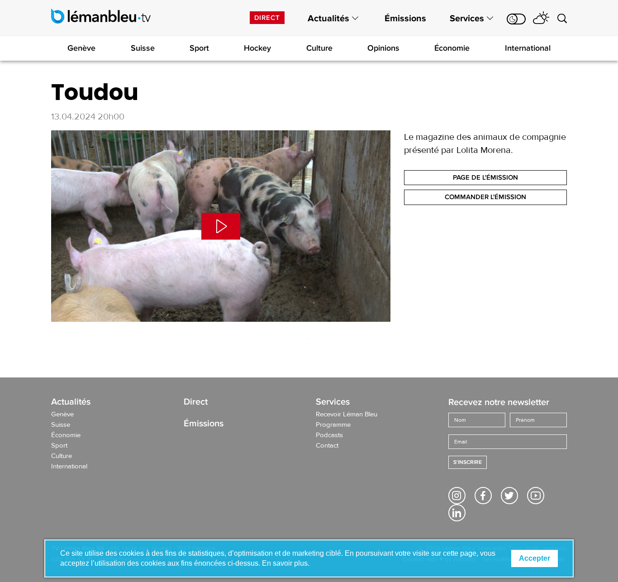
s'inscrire (467, 462)
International (528, 48)
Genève (81, 48)
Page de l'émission (485, 177)
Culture (319, 48)
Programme (333, 425)
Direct (267, 18)
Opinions (383, 48)
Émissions (405, 18)
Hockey (257, 48)
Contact (327, 446)
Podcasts (329, 435)
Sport (199, 48)
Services (467, 18)
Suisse (143, 48)
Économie (452, 48)
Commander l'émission (485, 197)
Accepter (534, 558)
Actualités (328, 18)
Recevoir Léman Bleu (346, 414)
